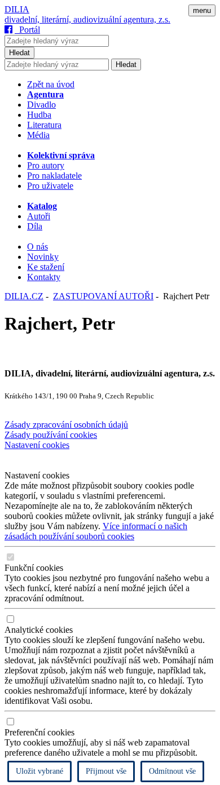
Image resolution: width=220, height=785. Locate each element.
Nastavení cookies (37, 445)
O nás (37, 246)
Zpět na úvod (50, 84)
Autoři (38, 216)
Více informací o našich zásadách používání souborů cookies (96, 531)
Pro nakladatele (54, 175)
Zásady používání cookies (51, 435)
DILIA (17, 9)
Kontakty (43, 277)
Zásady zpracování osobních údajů (66, 424)
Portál (27, 29)
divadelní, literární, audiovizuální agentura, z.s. (87, 19)
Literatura (44, 125)
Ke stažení (45, 267)
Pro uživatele (50, 185)
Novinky (43, 256)
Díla (34, 226)
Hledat (19, 52)
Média (38, 135)
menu (202, 10)
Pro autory (45, 165)
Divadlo (41, 104)
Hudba (39, 114)
